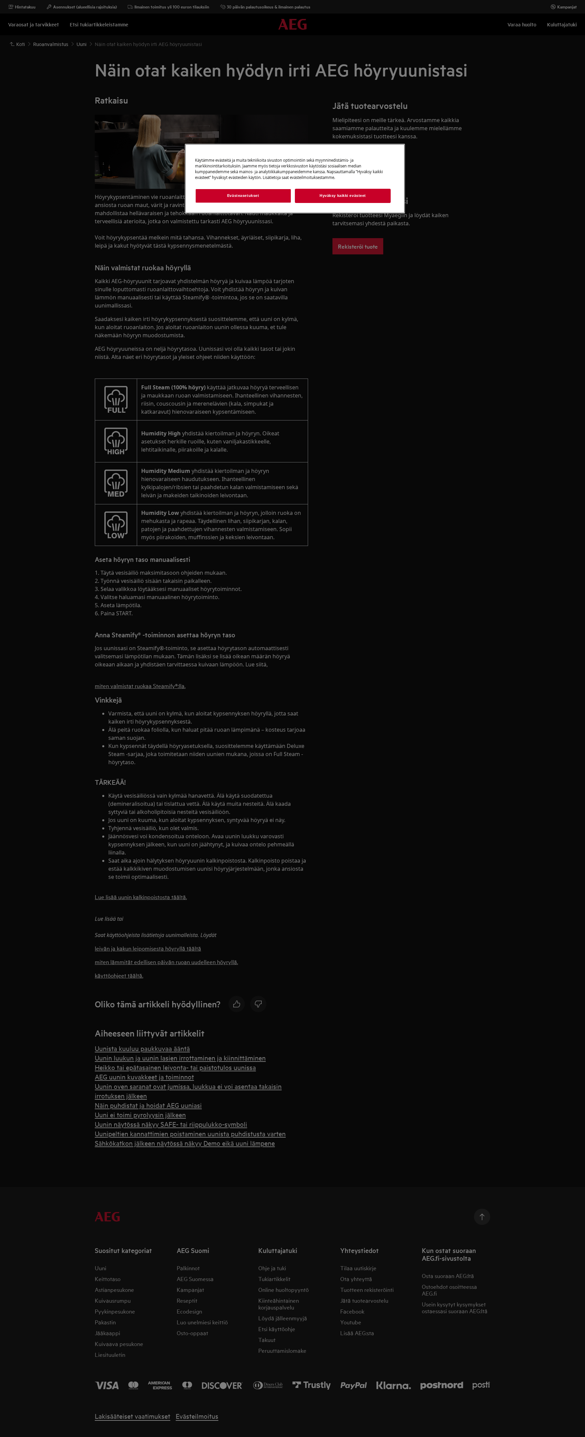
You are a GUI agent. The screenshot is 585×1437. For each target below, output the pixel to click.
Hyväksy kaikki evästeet (343, 195)
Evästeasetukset (243, 195)
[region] (295, 178)
